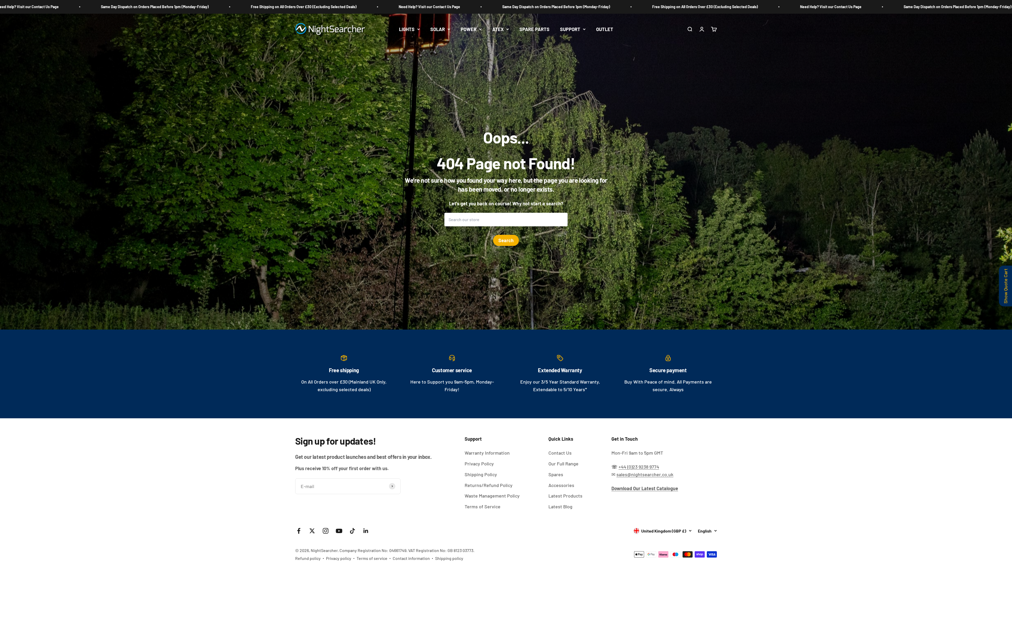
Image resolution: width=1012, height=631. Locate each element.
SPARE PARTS (534, 29)
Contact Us (560, 453)
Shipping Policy (481, 474)
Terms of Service (482, 506)
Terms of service (372, 558)
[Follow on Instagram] (325, 530)
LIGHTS (407, 29)
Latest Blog (560, 506)
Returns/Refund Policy (489, 485)
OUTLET (604, 29)
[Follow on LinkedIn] (365, 530)
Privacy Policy (479, 463)
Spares (555, 474)
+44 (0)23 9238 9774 (639, 467)
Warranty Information (487, 453)
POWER (468, 29)
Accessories (561, 485)
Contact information (411, 558)
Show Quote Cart (1005, 286)
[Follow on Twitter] (312, 530)
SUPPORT (570, 29)
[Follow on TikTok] (352, 530)
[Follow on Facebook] (298, 530)
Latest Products (565, 496)
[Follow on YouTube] (339, 530)
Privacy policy (338, 558)
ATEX (498, 29)
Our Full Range (563, 463)
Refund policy (308, 558)
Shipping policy (449, 558)
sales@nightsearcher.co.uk (644, 474)
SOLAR (437, 29)
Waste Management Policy (492, 496)
